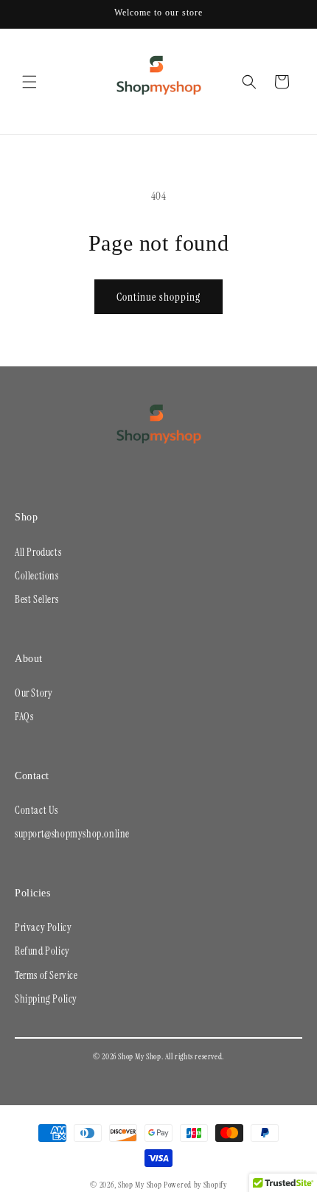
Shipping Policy (46, 998)
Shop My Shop (139, 1184)
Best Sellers (36, 599)
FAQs (24, 716)
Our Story (33, 693)
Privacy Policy (43, 927)
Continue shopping (158, 297)
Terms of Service (46, 975)
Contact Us (36, 810)
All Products (38, 552)
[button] (29, 82)
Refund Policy (42, 951)
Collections (37, 575)
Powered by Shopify (195, 1184)
